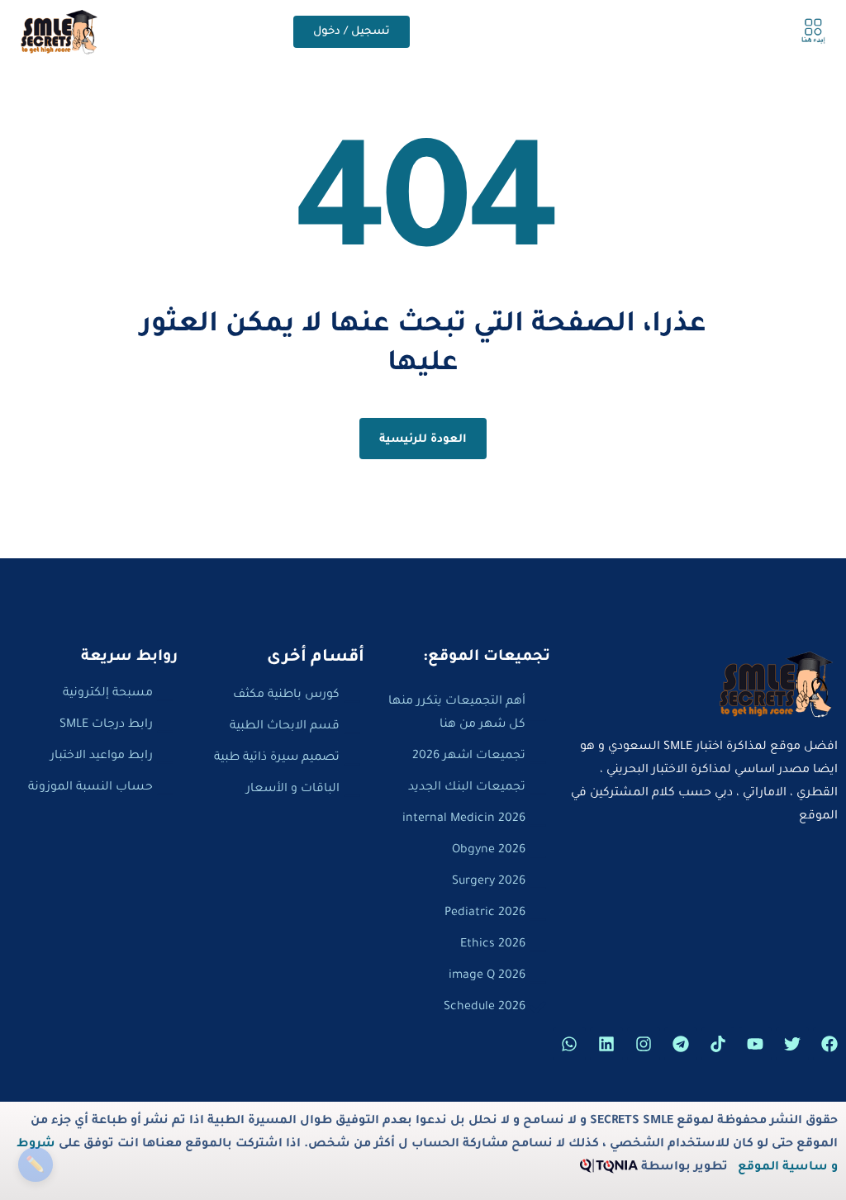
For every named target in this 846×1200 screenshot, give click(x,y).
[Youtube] (755, 1043)
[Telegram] (680, 1043)
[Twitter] (792, 1043)
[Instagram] (643, 1043)
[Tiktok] (717, 1043)
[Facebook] (829, 1043)
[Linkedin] (606, 1043)
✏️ (35, 1164)
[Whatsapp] (569, 1043)
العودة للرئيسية (423, 440)
